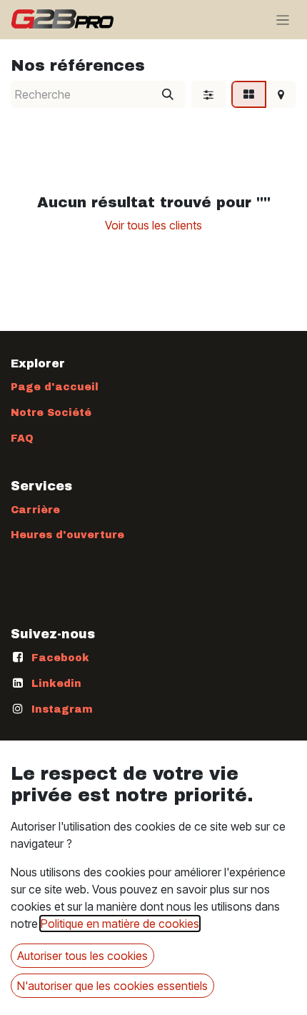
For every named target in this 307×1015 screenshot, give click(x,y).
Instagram (62, 709)
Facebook (60, 658)
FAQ (22, 438)
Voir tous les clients (153, 225)
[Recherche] (168, 94)
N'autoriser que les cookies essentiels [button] (112, 986)
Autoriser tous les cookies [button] (82, 956)
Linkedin (56, 683)
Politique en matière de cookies (120, 923)
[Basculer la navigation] (283, 20)
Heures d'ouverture (67, 535)
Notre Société (51, 412)
